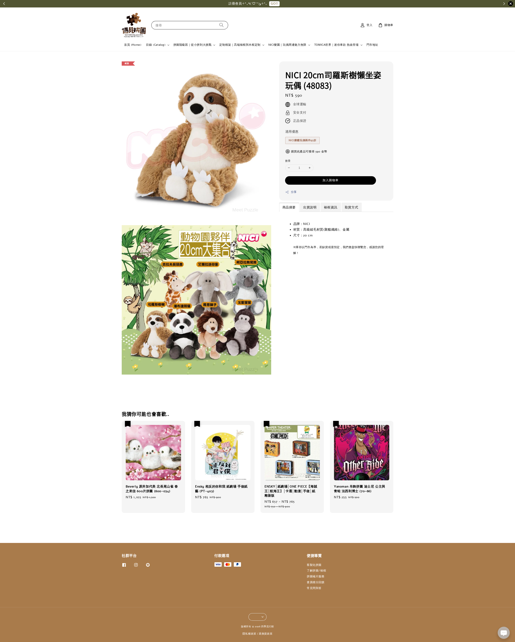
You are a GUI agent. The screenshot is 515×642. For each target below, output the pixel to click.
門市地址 (372, 45)
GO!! (274, 3)
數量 (288, 161)
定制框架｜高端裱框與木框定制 (239, 45)
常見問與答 (314, 588)
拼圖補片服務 (315, 576)
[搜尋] (221, 25)
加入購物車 (330, 180)
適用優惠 (292, 131)
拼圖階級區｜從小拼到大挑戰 (192, 45)
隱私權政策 (249, 634)
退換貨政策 (266, 634)
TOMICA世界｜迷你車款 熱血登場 (336, 45)
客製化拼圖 (314, 565)
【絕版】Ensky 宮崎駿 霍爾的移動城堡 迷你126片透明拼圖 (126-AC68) (37, 631)
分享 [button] (294, 192)
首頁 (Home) (132, 45)
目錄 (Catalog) (155, 45)
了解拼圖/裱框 (316, 571)
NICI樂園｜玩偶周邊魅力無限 (287, 45)
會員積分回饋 (315, 582)
